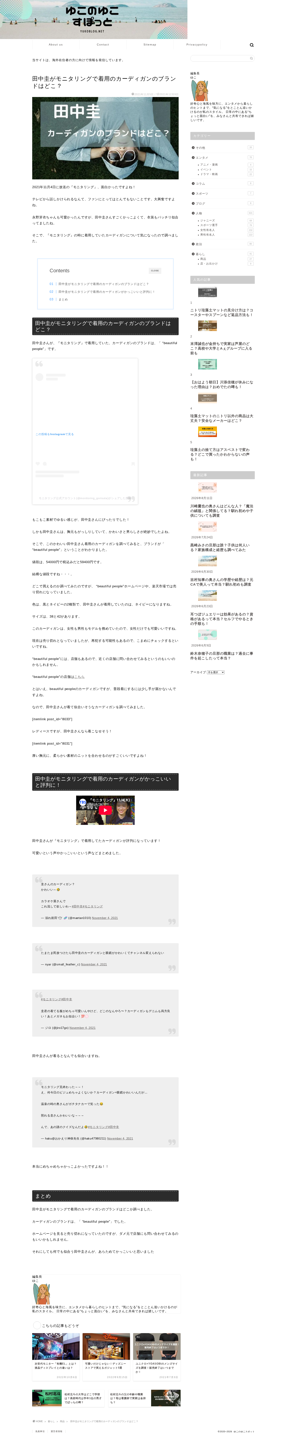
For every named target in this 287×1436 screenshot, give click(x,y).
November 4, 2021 (105, 918)
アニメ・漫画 (225, 164)
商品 (36, 71)
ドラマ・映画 (226, 174)
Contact (103, 44)
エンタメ (224, 157)
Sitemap (150, 44)
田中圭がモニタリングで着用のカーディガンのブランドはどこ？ (104, 284)
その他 (224, 147)
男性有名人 (226, 234)
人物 (224, 213)
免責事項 (40, 1431)
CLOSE (155, 271)
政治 (224, 244)
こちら (79, 677)
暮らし (224, 254)
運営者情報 (56, 1431)
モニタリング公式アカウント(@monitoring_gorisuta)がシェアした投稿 (85, 498)
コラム (223, 183)
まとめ (63, 299)
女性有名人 (226, 230)
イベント (226, 169)
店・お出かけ (225, 263)
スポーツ (223, 193)
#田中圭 (77, 906)
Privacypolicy (197, 44)
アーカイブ (198, 672)
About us (56, 44)
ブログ (223, 203)
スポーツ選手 (226, 225)
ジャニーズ (226, 220)
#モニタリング (93, 906)
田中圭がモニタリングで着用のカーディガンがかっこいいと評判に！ (107, 291)
